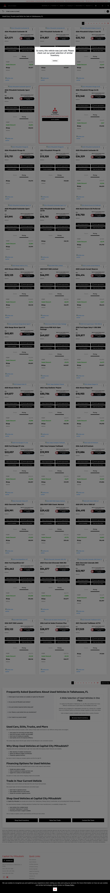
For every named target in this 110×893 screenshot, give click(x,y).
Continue (55, 60)
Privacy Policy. (69, 885)
